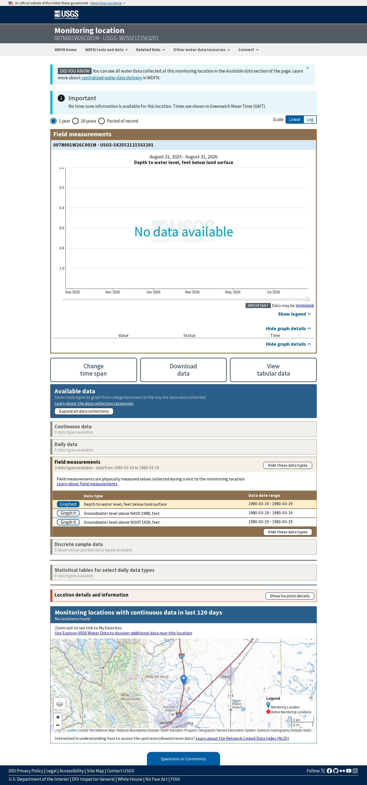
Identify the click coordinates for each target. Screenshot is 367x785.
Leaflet (72, 730)
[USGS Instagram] (355, 772)
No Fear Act (156, 779)
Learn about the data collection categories (94, 403)
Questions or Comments (183, 758)
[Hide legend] (311, 698)
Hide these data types (288, 465)
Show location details (290, 595)
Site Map (95, 771)
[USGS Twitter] (323, 772)
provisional (305, 305)
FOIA (175, 779)
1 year (64, 121)
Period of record (122, 121)
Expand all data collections (84, 411)
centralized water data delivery (111, 78)
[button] (183, 680)
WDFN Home (66, 49)
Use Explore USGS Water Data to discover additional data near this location (123, 633)
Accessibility (72, 771)
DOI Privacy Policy (26, 771)
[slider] (307, 299)
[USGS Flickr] (342, 772)
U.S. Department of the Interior (39, 779)
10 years (88, 121)
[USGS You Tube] (349, 772)
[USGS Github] (336, 772)
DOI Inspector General (93, 779)
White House (130, 779)
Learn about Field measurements (87, 483)
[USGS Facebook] (329, 772)
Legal (51, 771)
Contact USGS (120, 771)
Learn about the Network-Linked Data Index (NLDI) (242, 738)
